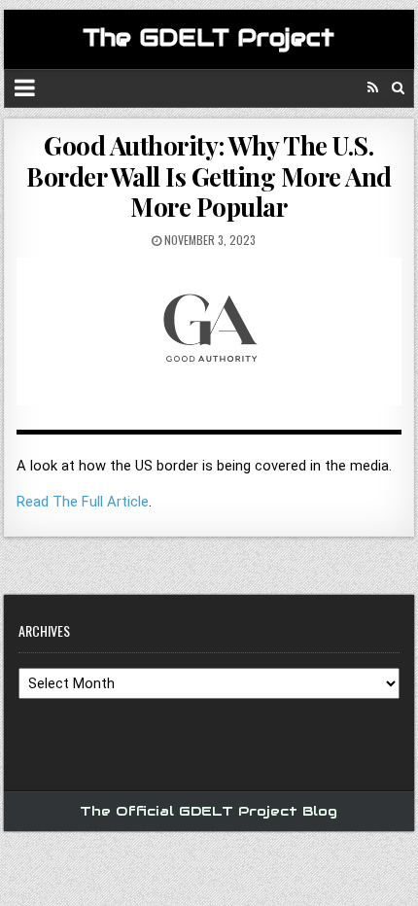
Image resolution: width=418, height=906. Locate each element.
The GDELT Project (208, 37)
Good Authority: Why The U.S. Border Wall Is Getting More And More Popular (209, 175)
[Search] (398, 88)
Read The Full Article (83, 501)
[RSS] (372, 88)
